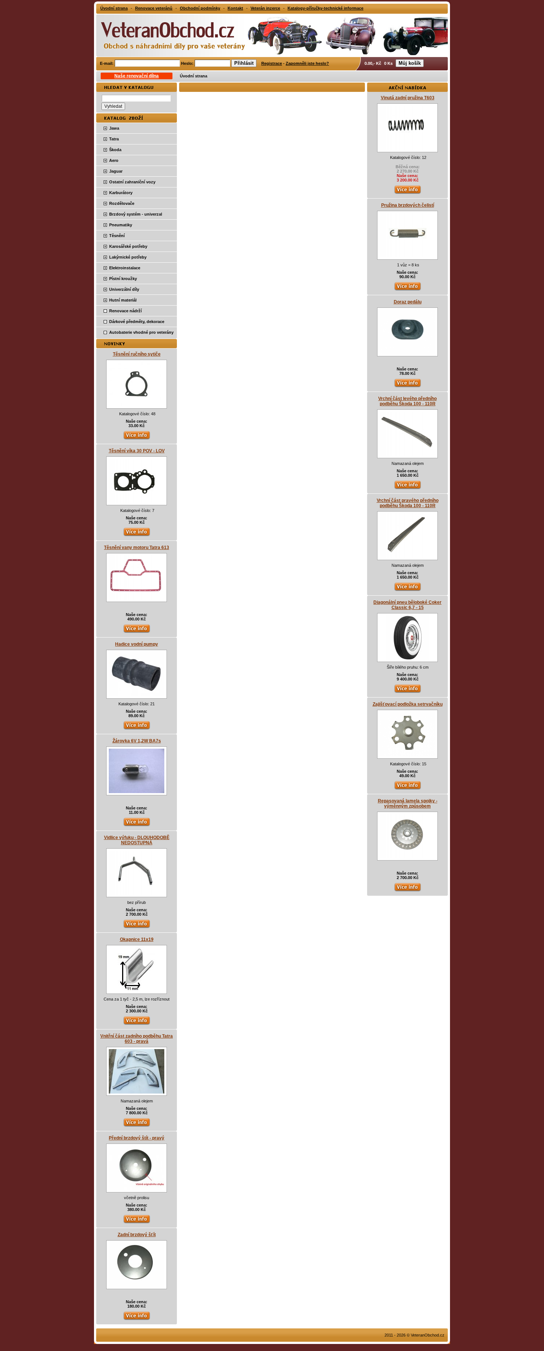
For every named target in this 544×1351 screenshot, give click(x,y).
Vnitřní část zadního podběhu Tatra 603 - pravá (136, 1039)
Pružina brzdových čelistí (407, 205)
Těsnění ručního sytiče (137, 354)
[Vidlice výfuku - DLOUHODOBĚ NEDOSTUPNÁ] (136, 893)
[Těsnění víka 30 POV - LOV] (136, 501)
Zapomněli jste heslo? (307, 63)
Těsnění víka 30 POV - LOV (137, 450)
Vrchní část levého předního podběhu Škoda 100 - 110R (407, 401)
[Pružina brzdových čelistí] (407, 256)
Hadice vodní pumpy (136, 644)
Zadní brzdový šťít (137, 1234)
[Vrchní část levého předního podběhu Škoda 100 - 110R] (407, 454)
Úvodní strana (193, 76)
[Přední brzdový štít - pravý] (136, 1188)
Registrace (271, 63)
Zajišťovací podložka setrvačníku (408, 704)
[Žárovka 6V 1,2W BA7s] (136, 791)
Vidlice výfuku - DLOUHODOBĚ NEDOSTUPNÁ (136, 840)
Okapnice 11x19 (137, 939)
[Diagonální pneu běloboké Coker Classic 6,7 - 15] (407, 658)
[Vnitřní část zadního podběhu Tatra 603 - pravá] (136, 1092)
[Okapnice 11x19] (136, 990)
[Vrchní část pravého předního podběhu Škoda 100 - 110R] (407, 556)
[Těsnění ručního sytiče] (136, 404)
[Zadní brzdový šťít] (136, 1285)
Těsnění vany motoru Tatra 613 (136, 547)
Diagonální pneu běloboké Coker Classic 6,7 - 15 (407, 605)
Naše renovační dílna (136, 76)
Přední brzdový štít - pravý (136, 1138)
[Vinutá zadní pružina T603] (407, 148)
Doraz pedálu (408, 302)
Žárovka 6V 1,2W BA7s (137, 740)
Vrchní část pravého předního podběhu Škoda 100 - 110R (408, 503)
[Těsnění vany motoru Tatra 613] (136, 598)
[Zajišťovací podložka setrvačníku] (407, 755)
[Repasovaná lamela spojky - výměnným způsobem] (407, 856)
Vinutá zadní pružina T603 (407, 97)
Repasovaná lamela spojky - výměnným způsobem (407, 803)
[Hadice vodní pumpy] (136, 695)
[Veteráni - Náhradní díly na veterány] (165, 34)
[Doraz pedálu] (407, 352)
